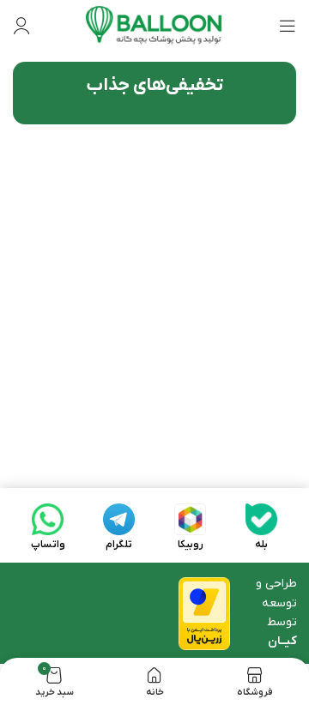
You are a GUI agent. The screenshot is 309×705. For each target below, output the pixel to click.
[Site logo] (154, 25)
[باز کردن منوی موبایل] (287, 26)
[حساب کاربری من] (21, 26)
